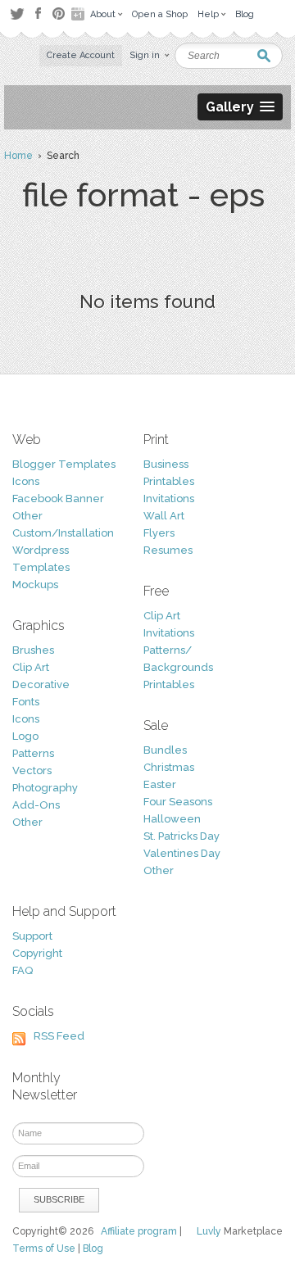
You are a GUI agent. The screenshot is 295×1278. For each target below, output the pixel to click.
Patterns (33, 753)
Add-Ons (36, 805)
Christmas (168, 767)
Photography (45, 788)
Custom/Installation (63, 533)
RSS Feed (59, 1036)
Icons (25, 481)
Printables (168, 481)
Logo (25, 736)
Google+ (79, 13)
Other (27, 516)
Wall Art (163, 516)
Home (18, 155)
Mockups (35, 584)
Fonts (25, 702)
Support (32, 936)
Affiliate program (139, 1231)
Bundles (165, 750)
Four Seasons (177, 801)
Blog (93, 1248)
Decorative (41, 684)
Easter (159, 784)
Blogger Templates (64, 464)
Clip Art (30, 667)
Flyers (159, 533)
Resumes (168, 550)
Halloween (172, 819)
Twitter (16, 13)
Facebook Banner (58, 498)
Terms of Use (43, 1248)
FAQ (22, 970)
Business (165, 464)
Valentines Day (181, 853)
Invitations (168, 498)
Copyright (37, 953)
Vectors (32, 770)
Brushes (33, 650)
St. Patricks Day (181, 836)
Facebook (38, 13)
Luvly (209, 1231)
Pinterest (58, 13)
